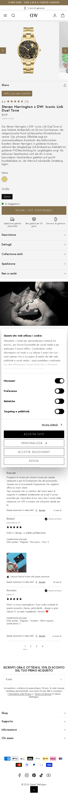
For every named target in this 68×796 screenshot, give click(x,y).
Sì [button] (36, 510)
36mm (7, 196)
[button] (5, 15)
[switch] (59, 391)
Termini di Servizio (43, 694)
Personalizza (32, 443)
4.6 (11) (15, 102)
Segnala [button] (42, 510)
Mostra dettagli (50, 425)
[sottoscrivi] (61, 679)
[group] (34, 476)
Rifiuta (34, 461)
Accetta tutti (34, 434)
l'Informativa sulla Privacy (19, 694)
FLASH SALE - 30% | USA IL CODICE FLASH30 (34, 2)
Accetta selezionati (34, 452)
